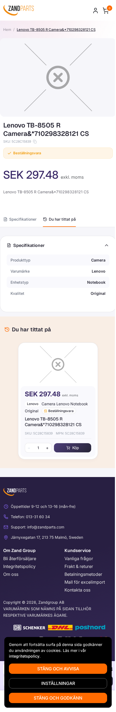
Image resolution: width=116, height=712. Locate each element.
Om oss (10, 574)
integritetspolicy (24, 656)
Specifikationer (22, 219)
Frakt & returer (78, 566)
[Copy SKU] (35, 141)
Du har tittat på (62, 219)
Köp (75, 447)
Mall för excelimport (84, 582)
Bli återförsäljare (19, 558)
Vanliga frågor (78, 558)
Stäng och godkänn (58, 698)
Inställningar (58, 683)
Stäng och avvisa (58, 668)
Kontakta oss (77, 590)
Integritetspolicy (19, 566)
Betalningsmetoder (83, 574)
